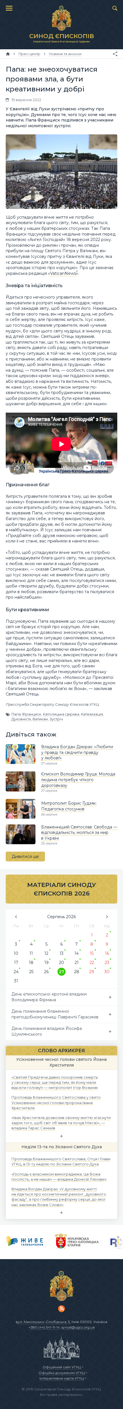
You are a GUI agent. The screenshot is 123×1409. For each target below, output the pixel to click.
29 (91, 971)
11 (31, 953)
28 (76, 971)
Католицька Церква (61, 714)
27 (61, 971)
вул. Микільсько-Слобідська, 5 (43, 1322)
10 (16, 953)
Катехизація (92, 714)
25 (31, 971)
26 (46, 971)
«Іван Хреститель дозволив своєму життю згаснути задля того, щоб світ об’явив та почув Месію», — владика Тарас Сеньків (61, 1122)
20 (61, 962)
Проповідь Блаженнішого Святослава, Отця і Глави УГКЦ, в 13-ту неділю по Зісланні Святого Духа (60, 1161)
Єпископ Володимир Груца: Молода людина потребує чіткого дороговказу (78, 779)
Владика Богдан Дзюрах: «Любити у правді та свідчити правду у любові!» (77, 752)
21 (77, 962)
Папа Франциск (26, 714)
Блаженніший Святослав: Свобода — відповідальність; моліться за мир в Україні (79, 832)
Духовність (21, 719)
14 (76, 953)
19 (46, 962)
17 (16, 962)
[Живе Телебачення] (24, 1241)
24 (16, 971)
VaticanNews (63, 273)
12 (46, 953)
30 (107, 971)
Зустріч (56, 719)
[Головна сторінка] (8, 53)
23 (107, 962)
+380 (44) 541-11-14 (44, 1327)
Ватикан (40, 719)
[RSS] (61, 1308)
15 (92, 953)
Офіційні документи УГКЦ (62, 1373)
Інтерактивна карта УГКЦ (61, 1378)
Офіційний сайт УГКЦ (62, 1367)
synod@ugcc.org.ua (78, 1327)
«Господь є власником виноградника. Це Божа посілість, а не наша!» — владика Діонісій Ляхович (58, 1176)
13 (61, 953)
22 (92, 962)
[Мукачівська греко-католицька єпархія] (77, 1241)
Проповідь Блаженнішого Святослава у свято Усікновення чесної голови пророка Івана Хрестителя (56, 1102)
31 (16, 980)
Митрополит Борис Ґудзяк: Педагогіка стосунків (69, 806)
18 (31, 962)
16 (107, 953)
